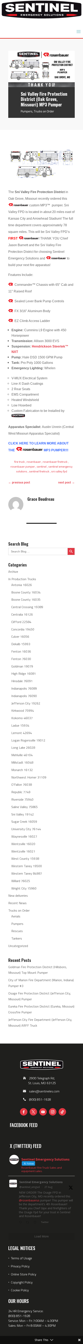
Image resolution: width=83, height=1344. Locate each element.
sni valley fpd (59, 471)
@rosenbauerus (29, 1200)
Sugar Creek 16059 (24, 821)
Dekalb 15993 (20, 644)
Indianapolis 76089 (24, 688)
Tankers (16, 938)
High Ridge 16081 (23, 673)
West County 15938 (25, 858)
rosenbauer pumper (22, 466)
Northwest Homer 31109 (28, 777)
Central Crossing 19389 (27, 607)
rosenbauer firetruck (55, 462)
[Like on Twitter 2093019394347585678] (36, 1222)
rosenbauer (34, 462)
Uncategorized (18, 945)
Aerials (15, 916)
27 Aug (48, 1187)
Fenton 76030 (21, 658)
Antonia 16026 (21, 584)
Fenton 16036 (21, 651)
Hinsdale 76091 (22, 681)
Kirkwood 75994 (22, 710)
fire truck (19, 462)
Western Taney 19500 (26, 866)
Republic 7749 (20, 792)
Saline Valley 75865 (24, 806)
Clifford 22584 (21, 621)
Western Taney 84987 (26, 873)
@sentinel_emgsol (29, 1187)
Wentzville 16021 (23, 851)
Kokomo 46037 (22, 718)
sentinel (42, 466)
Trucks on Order (44, 111)
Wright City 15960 (23, 888)
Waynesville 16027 (24, 836)
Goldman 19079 (22, 666)
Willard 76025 (20, 880)
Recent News (17, 903)
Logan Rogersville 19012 (28, 740)
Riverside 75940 (22, 799)
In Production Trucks (22, 579)
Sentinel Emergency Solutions (41, 1182)
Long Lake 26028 (23, 747)
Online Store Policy (23, 1274)
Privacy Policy (20, 1266)
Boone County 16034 (25, 592)
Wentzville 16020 (23, 843)
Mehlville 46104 (22, 755)
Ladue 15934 (20, 725)
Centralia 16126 (22, 614)
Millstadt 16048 (22, 762)
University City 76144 (26, 829)
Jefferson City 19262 (25, 703)
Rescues (17, 931)
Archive (13, 571)
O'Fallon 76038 (21, 784)
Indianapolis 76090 (24, 695)
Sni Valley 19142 (22, 814)
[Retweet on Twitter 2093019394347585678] (28, 1222)
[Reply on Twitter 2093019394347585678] (21, 1222)
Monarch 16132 (22, 769)
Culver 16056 (20, 636)
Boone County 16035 (25, 599)
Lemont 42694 (21, 732)
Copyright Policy (22, 1282)
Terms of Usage (21, 1258)
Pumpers (26, 111)
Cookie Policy (20, 1290)
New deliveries (18, 895)
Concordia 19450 (22, 629)
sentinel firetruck (39, 471)
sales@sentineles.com (44, 1091)
